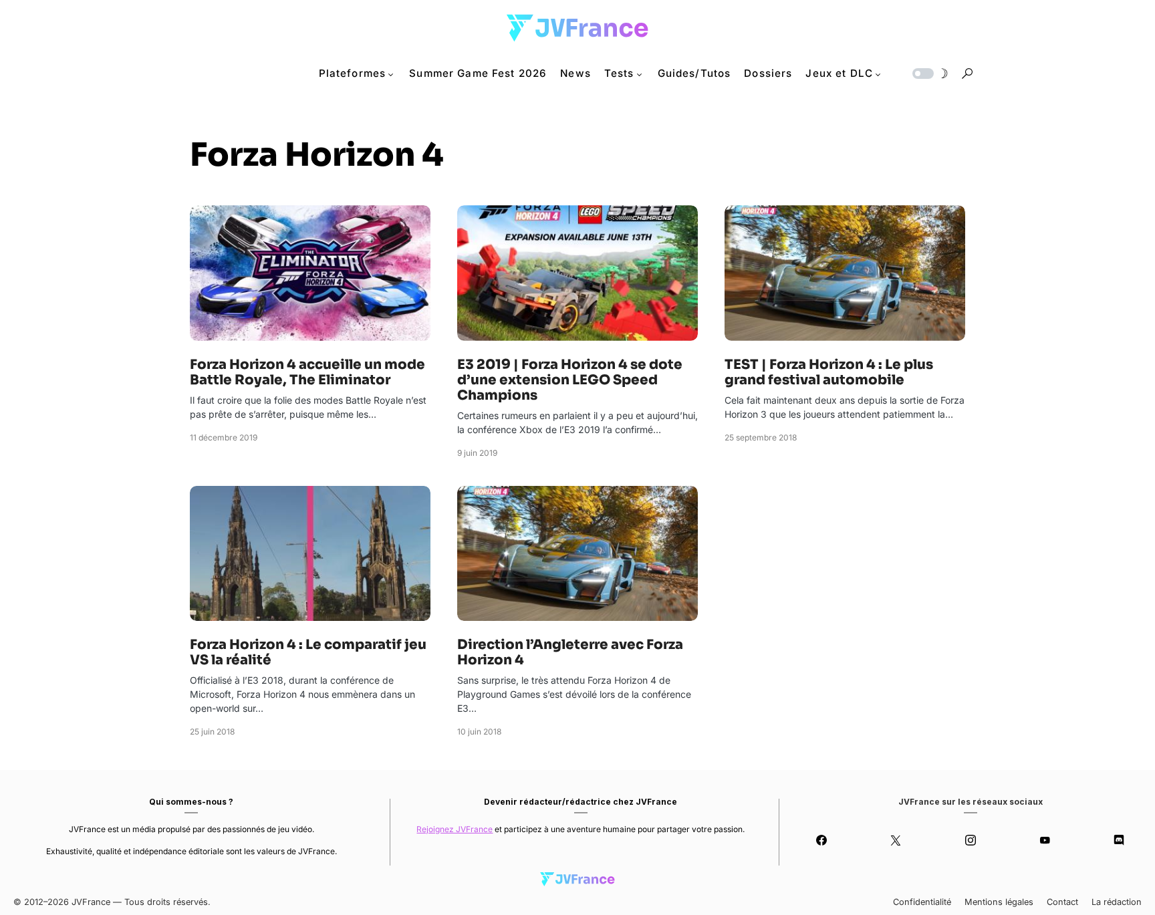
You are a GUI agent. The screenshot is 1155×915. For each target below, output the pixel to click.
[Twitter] (896, 840)
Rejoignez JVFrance (454, 829)
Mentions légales (999, 902)
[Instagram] (970, 840)
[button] (929, 73)
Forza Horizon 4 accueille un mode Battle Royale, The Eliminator (307, 372)
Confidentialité (922, 902)
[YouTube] (1044, 840)
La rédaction (1117, 902)
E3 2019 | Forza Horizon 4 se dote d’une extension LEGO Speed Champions (569, 380)
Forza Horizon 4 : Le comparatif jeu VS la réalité (308, 652)
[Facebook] (821, 840)
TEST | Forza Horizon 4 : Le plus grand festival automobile (829, 372)
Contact (1062, 902)
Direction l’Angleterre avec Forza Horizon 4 (570, 652)
